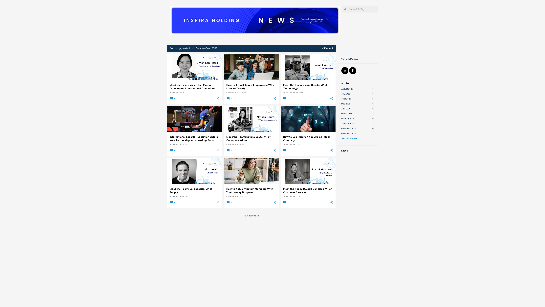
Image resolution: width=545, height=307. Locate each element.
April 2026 (345, 109)
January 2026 (347, 124)
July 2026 (345, 94)
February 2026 (347, 119)
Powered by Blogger (274, 303)
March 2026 (346, 114)
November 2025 (348, 133)
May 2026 (345, 104)
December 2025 (348, 128)
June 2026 (346, 99)
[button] (218, 98)
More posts (252, 215)
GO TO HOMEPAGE (349, 59)
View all (328, 48)
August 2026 (347, 89)
